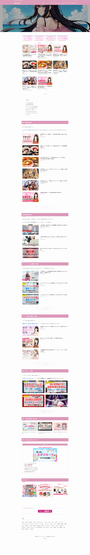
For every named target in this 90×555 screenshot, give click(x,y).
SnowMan (30, 522)
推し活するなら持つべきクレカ (32, 112)
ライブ (55, 523)
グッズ (53, 522)
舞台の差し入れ (34, 323)
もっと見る (45, 93)
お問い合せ (53, 536)
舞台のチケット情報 (30, 109)
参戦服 (23, 323)
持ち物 (42, 525)
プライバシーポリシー (42, 536)
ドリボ (23, 378)
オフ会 (49, 522)
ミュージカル (41, 523)
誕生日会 (32, 529)
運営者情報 (48, 536)
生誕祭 (55, 527)
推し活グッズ (24, 527)
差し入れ (31, 525)
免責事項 (36, 536)
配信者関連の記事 (30, 104)
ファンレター (31, 523)
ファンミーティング (25, 523)
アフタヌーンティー (40, 522)
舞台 (64, 527)
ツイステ (56, 522)
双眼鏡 (65, 523)
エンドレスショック (29, 378)
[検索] (75, 0)
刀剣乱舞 (58, 523)
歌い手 (51, 527)
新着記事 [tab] (39, 42)
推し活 (57, 525)
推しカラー (48, 525)
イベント (45, 522)
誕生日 (23, 529)
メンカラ (51, 523)
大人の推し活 (27, 525)
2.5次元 (23, 522)
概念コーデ (47, 527)
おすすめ (28, 114)
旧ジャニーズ (33, 527)
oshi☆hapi (17, 3)
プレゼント (36, 523)
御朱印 (35, 525)
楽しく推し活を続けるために (32, 111)
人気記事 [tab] (50, 42)
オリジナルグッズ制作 (26, 129)
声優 (22, 525)
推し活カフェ (45, 129)
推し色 (28, 527)
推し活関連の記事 (30, 103)
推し (45, 525)
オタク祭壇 (33, 129)
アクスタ (34, 522)
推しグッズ (53, 525)
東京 (44, 527)
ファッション (61, 522)
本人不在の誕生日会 (39, 527)
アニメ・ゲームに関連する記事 (32, 106)
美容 (57, 527)
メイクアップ (47, 523)
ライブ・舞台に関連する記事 (32, 107)
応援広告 (38, 525)
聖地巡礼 (61, 527)
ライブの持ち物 (28, 323)
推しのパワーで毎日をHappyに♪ (45, 18)
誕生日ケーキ (27, 529)
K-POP (27, 522)
